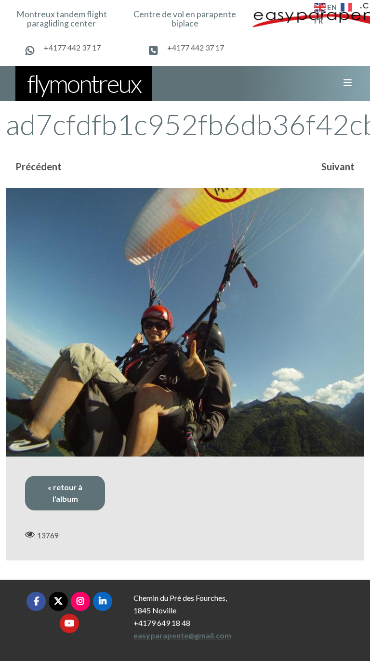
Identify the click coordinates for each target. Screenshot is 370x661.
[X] (58, 601)
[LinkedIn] (102, 601)
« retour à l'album (65, 493)
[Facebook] (36, 601)
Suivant (338, 166)
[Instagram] (80, 601)
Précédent (38, 166)
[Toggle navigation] (344, 83)
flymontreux (84, 83)
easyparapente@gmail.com (182, 635)
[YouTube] (69, 623)
